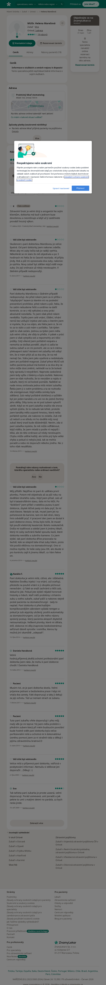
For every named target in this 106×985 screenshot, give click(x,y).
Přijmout (81, 188)
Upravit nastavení (61, 188)
